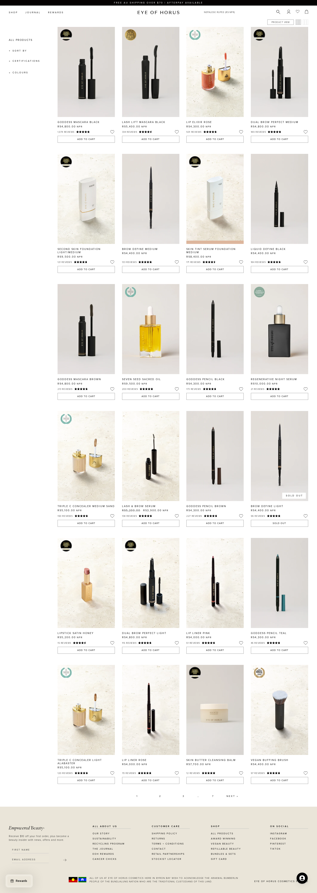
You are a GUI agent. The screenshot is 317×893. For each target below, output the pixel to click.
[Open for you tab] (302, 878)
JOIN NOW (187, 480)
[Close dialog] (245, 400)
